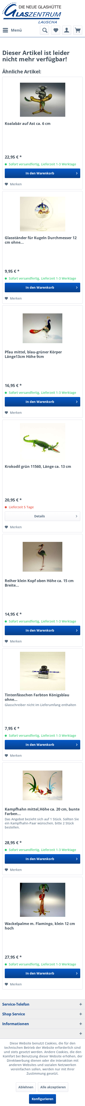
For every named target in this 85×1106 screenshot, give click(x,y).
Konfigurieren (42, 1099)
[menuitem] (12, 30)
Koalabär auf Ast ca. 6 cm (28, 123)
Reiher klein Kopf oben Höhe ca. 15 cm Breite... (39, 583)
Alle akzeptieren (53, 1087)
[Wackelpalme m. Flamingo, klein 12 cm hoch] (42, 899)
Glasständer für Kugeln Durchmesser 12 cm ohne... (41, 240)
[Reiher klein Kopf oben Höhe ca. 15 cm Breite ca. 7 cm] (42, 556)
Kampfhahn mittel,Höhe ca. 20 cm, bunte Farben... (42, 811)
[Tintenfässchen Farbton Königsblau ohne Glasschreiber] (42, 671)
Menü (16, 30)
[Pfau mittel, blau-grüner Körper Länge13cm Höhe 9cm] (42, 328)
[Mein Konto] (66, 30)
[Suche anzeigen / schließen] (44, 30)
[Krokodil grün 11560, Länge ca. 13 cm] (42, 442)
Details (39, 516)
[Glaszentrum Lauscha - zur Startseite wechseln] (42, 12)
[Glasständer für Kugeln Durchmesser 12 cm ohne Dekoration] (42, 213)
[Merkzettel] (55, 30)
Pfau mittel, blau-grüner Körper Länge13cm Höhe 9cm (33, 354)
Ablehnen (25, 1087)
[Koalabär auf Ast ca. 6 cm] (42, 99)
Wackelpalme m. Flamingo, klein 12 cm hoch (40, 925)
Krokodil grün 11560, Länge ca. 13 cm (38, 466)
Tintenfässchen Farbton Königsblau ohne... (37, 697)
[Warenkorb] (77, 30)
